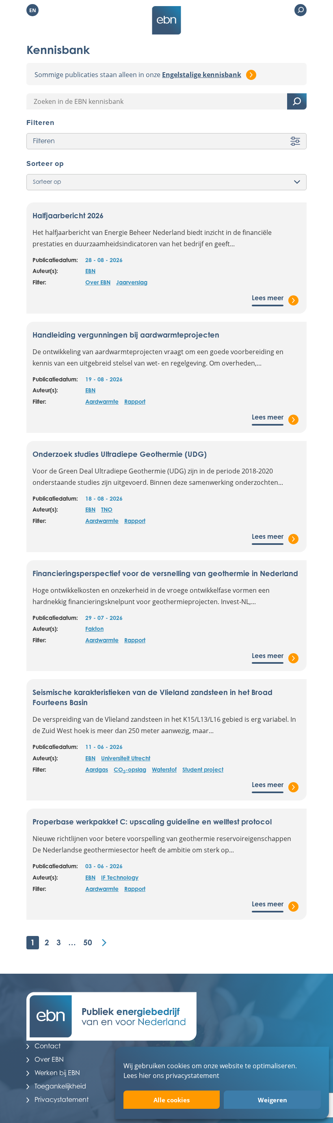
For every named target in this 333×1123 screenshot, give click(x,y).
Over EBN (97, 282)
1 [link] (32, 942)
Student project (202, 769)
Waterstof (164, 769)
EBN (90, 270)
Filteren (44, 141)
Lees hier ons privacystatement (171, 1075)
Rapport (134, 401)
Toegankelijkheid (60, 1086)
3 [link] (58, 942)
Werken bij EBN (57, 1073)
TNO (106, 509)
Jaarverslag (131, 282)
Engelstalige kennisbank (201, 74)
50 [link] (87, 942)
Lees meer (267, 298)
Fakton (94, 628)
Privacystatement (62, 1099)
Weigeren (272, 1100)
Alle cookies (172, 1100)
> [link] (104, 942)
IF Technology (119, 877)
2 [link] (47, 942)
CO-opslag (130, 770)
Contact (48, 1046)
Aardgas (96, 769)
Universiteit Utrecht (125, 758)
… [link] (72, 942)
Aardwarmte (102, 401)
